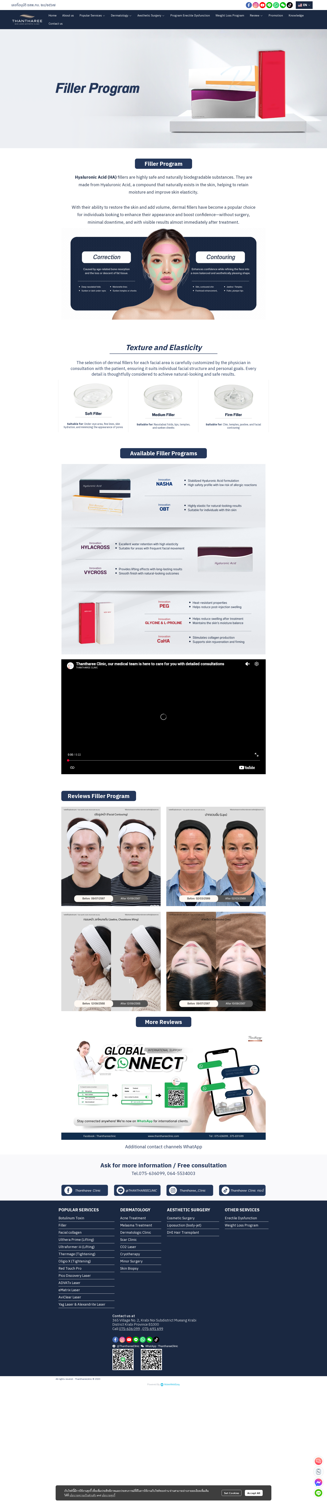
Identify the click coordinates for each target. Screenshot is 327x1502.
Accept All (253, 1493)
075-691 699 (152, 1328)
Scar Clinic (128, 1239)
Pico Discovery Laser (74, 1275)
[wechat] (283, 5)
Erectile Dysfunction (241, 1218)
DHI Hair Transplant (183, 1232)
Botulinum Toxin (71, 1218)
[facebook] (249, 5)
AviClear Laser (69, 1297)
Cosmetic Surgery (181, 1218)
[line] (269, 5)
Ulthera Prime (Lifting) (76, 1239)
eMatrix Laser (69, 1290)
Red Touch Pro (69, 1268)
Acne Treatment (133, 1218)
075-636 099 (129, 1328)
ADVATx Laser (69, 1283)
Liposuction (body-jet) (184, 1225)
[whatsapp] (276, 5)
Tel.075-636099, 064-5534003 (163, 1173)
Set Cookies (231, 1493)
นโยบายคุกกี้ (108, 1495)
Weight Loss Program (241, 1225)
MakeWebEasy (172, 1385)
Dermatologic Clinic (135, 1232)
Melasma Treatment (136, 1225)
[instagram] (256, 5)
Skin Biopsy (129, 1268)
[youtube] (262, 5)
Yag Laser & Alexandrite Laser (81, 1304)
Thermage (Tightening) (76, 1254)
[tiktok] (290, 5)
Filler (62, 1225)
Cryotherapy (130, 1254)
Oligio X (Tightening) (74, 1261)
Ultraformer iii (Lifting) (76, 1247)
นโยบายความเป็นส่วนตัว (82, 1495)
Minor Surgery (131, 1261)
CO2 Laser (128, 1247)
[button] (304, 5)
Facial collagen (70, 1232)
